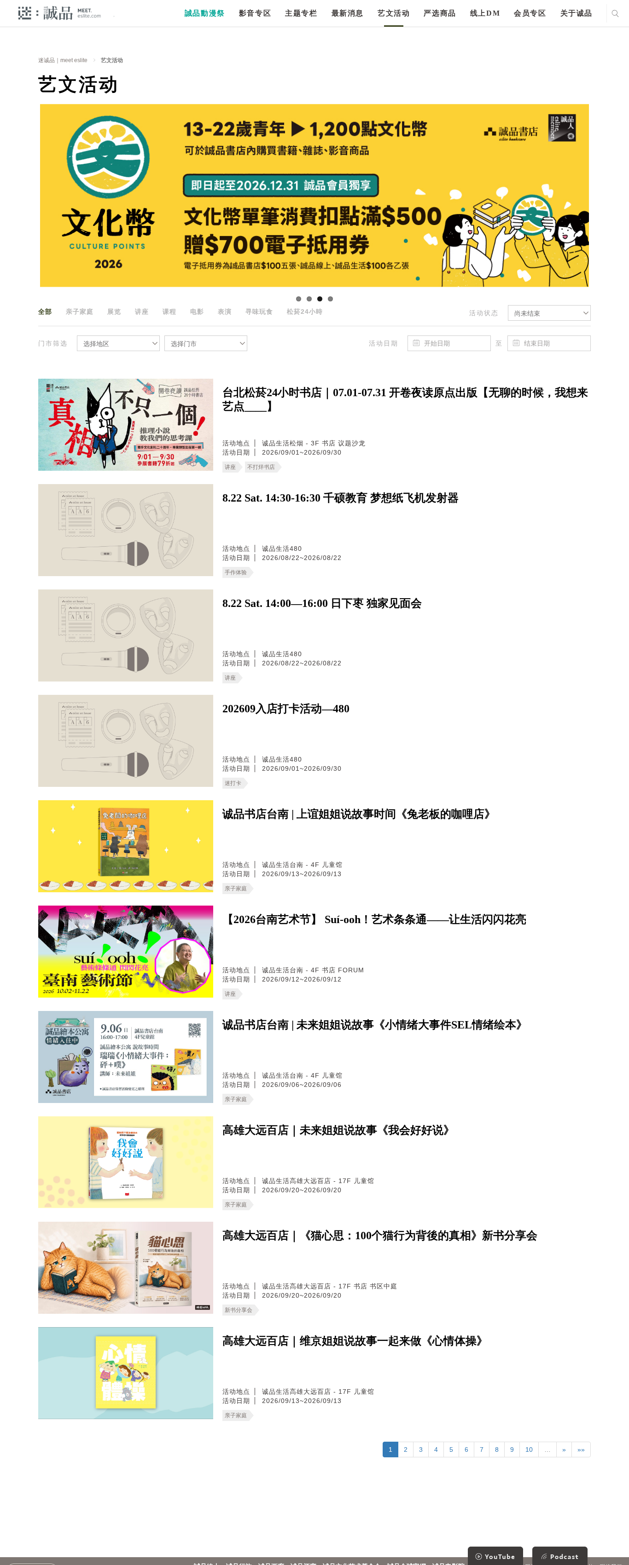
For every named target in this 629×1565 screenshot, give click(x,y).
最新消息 (348, 13)
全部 (45, 311)
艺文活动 (394, 13)
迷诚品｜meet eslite (62, 60)
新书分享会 (238, 1310)
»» (581, 1449)
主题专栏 (301, 13)
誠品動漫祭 (205, 13)
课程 (169, 311)
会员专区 (530, 13)
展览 (114, 311)
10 (529, 1449)
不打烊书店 (261, 467)
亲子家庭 (79, 311)
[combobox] (549, 313)
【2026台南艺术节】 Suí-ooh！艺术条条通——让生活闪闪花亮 (374, 919)
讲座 (142, 311)
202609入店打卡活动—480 (285, 709)
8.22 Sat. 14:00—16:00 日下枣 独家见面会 (322, 603)
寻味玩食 (259, 311)
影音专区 (255, 13)
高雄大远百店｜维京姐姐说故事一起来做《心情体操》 (355, 1341)
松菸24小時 (305, 311)
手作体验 (236, 572)
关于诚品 (576, 13)
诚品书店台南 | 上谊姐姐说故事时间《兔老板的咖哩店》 (358, 814)
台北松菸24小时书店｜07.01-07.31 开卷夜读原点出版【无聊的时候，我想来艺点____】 (405, 399)
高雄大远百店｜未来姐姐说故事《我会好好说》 (338, 1130)
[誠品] (59, 12)
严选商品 (440, 13)
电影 (197, 311)
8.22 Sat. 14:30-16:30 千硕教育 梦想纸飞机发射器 (340, 498)
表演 (225, 311)
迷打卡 (233, 783)
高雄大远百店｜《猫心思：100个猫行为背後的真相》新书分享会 (379, 1236)
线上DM (485, 13)
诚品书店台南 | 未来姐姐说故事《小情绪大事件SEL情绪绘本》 (374, 1025)
